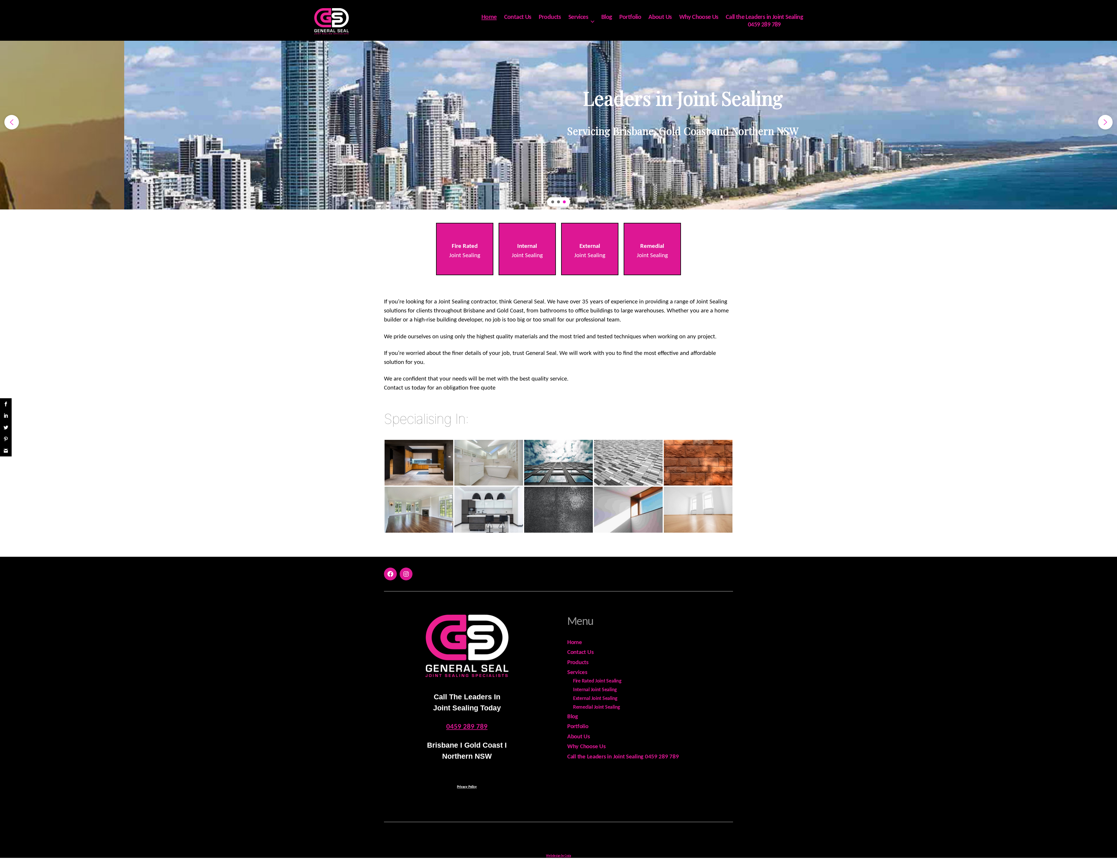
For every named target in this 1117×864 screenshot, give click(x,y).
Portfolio (630, 17)
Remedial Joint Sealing (596, 707)
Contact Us (517, 17)
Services (578, 17)
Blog (606, 17)
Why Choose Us (698, 17)
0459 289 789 (764, 25)
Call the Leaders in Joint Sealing (764, 17)
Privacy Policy (467, 787)
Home (489, 17)
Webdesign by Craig (558, 856)
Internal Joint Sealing (595, 690)
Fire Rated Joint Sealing (597, 681)
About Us (660, 17)
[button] (11, 122)
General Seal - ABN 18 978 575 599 (566, 838)
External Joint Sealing (595, 698)
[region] (558, 122)
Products (550, 17)
